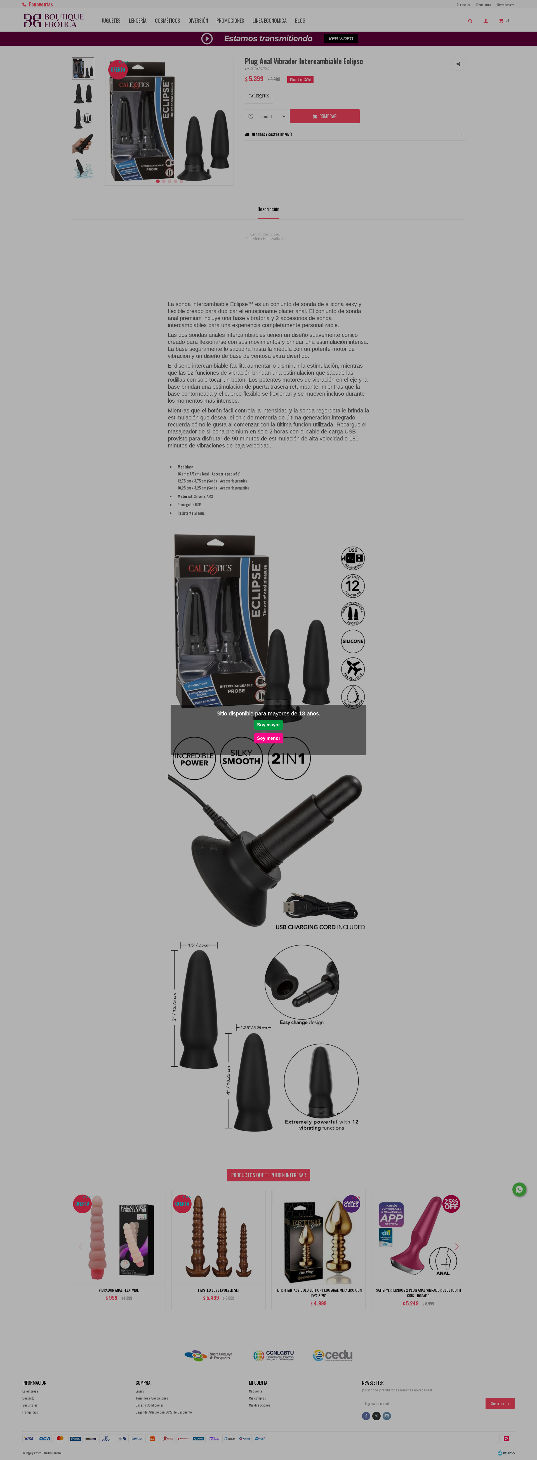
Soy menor (268, 738)
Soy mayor (268, 724)
